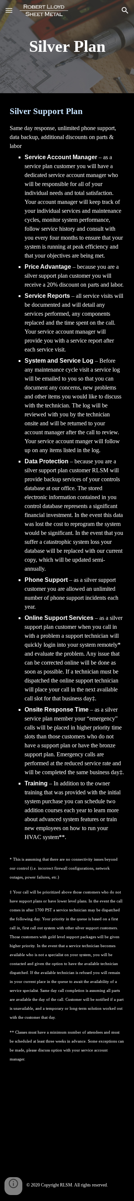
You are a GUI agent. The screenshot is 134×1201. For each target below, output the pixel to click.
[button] (9, 10)
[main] (67, 46)
